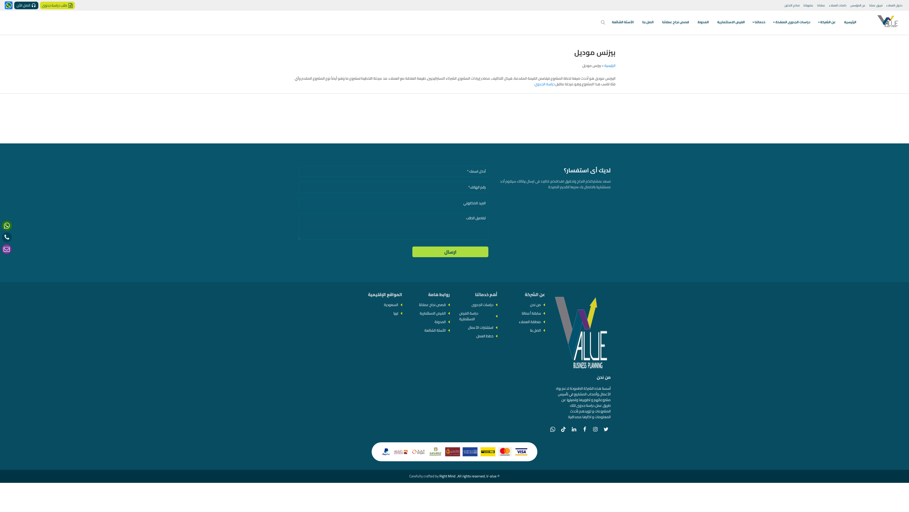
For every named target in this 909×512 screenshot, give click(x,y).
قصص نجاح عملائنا (675, 22)
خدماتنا (760, 22)
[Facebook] (584, 429)
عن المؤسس (857, 5)
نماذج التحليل (792, 5)
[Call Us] (7, 237)
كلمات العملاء (838, 5)
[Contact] (6, 249)
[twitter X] (606, 429)
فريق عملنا (875, 5)
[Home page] (888, 22)
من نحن (535, 304)
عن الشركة (828, 22)
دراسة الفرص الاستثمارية (468, 316)
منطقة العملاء (530, 321)
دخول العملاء (894, 5)
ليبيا (395, 313)
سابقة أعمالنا (531, 313)
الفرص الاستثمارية (731, 22)
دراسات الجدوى (482, 304)
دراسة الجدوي (545, 84)
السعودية (391, 304)
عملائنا (821, 5)
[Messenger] (9, 5)
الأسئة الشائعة (623, 22)
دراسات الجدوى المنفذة (792, 22)
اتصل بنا (648, 22)
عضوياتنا (808, 5)
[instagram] (595, 429)
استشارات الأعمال (480, 327)
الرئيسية (850, 22)
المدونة (703, 22)
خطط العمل (484, 336)
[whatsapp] (7, 226)
